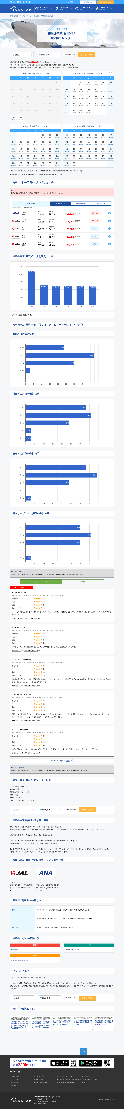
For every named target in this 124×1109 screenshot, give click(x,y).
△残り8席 (95, 213)
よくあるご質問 (39, 1076)
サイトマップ (15, 1079)
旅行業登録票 (38, 1079)
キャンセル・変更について (70, 2)
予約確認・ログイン (105, 2)
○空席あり (95, 228)
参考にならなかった (31, 618)
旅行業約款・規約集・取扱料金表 (68, 1079)
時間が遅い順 (80, 203)
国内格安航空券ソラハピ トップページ (20, 16)
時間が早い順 (101, 203)
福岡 (66, 949)
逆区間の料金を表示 (70, 54)
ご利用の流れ (15, 1076)
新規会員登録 (88, 2)
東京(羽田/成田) (16, 960)
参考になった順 (41, 582)
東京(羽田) (25, 960)
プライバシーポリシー (18, 1082)
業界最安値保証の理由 (41, 1082)
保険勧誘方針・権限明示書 (66, 1082)
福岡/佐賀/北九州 (74, 949)
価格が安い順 (60, 203)
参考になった (16, 618)
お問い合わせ (85, 1076)
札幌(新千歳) (15, 949)
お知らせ (83, 1082)
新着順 (83, 582)
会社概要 (14, 1085)
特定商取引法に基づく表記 (89, 1079)
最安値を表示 (86, 55)
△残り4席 (95, 221)
